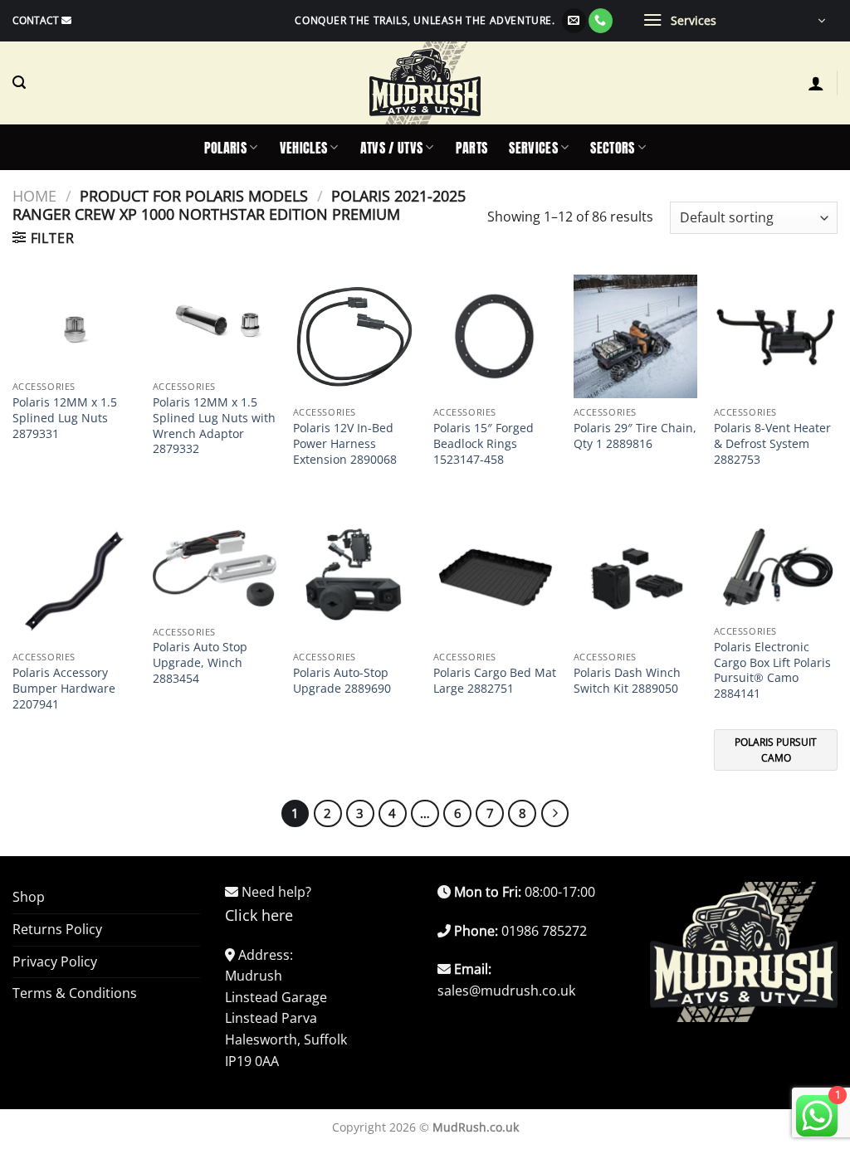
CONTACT (35, 20)
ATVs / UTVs (391, 148)
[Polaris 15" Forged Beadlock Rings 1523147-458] (495, 336)
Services (533, 148)
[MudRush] (425, 82)
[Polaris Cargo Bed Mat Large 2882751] (495, 581)
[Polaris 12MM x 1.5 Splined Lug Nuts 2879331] (74, 323)
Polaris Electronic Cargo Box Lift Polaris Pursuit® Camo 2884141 (772, 670)
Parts (472, 148)
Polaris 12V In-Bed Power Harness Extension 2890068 (345, 443)
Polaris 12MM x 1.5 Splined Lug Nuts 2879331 (64, 418)
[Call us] (601, 20)
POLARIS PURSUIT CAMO (776, 750)
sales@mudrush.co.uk (506, 990)
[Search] (19, 82)
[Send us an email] (574, 20)
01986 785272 (544, 931)
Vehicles (304, 148)
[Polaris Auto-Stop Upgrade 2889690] (355, 581)
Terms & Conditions (74, 993)
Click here (259, 915)
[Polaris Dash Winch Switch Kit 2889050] (635, 581)
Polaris (225, 148)
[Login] (816, 83)
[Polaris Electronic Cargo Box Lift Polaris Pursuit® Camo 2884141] (776, 568)
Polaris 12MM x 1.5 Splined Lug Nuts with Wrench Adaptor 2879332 (214, 425)
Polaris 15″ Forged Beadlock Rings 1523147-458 (483, 443)
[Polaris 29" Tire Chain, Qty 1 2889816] (635, 336)
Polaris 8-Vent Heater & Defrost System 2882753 (772, 443)
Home (34, 195)
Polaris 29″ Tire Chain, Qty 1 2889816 (635, 436)
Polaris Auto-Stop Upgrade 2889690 (342, 680)
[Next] (555, 814)
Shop (28, 897)
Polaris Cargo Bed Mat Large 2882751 (494, 680)
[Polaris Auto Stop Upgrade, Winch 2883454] (214, 568)
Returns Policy (57, 929)
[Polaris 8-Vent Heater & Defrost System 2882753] (776, 336)
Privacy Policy (54, 961)
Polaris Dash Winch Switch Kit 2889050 (627, 680)
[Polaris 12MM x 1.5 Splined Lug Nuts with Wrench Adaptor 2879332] (214, 323)
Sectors (612, 148)
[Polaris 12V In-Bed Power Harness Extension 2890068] (355, 336)
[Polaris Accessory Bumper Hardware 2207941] (74, 581)
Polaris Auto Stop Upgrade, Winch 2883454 (200, 662)
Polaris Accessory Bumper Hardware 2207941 (63, 688)
